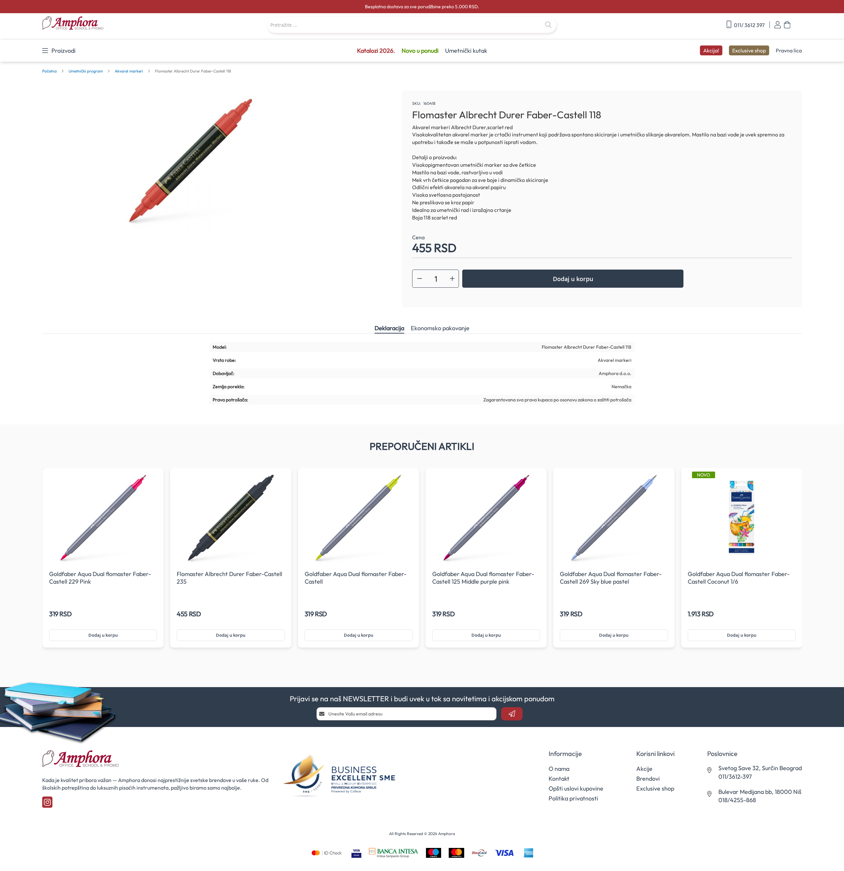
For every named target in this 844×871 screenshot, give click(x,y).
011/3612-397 (735, 776)
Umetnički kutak (466, 50)
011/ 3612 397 (749, 25)
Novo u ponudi (420, 50)
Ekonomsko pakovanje (440, 328)
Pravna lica (789, 50)
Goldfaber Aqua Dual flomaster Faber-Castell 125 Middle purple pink (483, 577)
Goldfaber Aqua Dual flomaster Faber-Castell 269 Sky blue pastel (611, 577)
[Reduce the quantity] (419, 278)
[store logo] (106, 23)
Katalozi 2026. (376, 50)
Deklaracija (389, 328)
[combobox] (412, 24)
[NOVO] (741, 565)
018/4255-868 (737, 800)
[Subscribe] (512, 713)
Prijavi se (777, 25)
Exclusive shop (749, 50)
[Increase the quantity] (452, 278)
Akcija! (711, 50)
